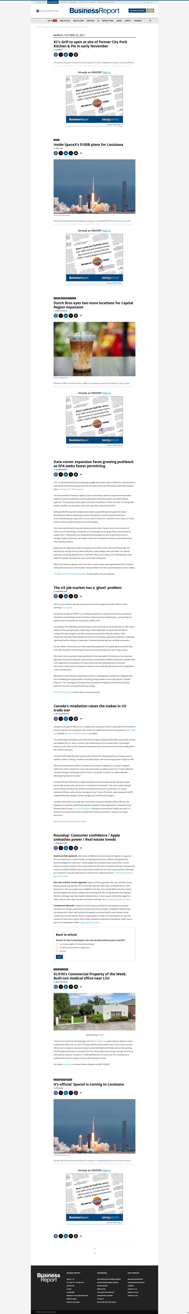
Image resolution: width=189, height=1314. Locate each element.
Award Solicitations (106, 2)
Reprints (92, 2)
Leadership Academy (105, 1296)
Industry (90, 21)
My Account (52, 2)
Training (137, 21)
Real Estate (65, 21)
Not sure (62, 951)
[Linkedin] (147, 2)
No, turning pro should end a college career (74, 948)
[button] (150, 21)
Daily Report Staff (61, 469)
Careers (131, 1286)
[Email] (71, 54)
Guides (119, 21)
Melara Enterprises (135, 1279)
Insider (56, 140)
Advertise (63, 2)
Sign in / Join (41, 2)
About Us (70, 1279)
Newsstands (72, 1299)
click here (68, 1064)
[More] (81, 153)
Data (52, 21)
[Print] (76, 54)
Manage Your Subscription (77, 1296)
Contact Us (83, 2)
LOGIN (150, 11)
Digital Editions (73, 1302)
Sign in (106, 72)
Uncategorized (46, 27)
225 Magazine (102, 1286)
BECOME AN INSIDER (137, 11)
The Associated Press (62, 714)
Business (57, 298)
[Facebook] (144, 2)
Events (128, 21)
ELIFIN (100, 1035)
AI (98, 21)
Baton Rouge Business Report (109, 1279)
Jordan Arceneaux (61, 311)
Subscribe (72, 2)
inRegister (101, 1289)
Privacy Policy (133, 1292)
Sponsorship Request (136, 1282)
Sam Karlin (59, 50)
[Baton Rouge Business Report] (94, 11)
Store (69, 1289)
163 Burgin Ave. (100, 1041)
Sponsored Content (60, 969)
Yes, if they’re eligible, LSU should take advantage (76, 944)
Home (38, 27)
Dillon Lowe (59, 148)
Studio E (100, 1299)
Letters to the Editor (75, 1282)
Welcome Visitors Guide (106, 1302)
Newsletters (107, 21)
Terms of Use (133, 1296)
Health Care (78, 21)
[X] (151, 2)
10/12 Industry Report (105, 1292)
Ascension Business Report (108, 1282)
